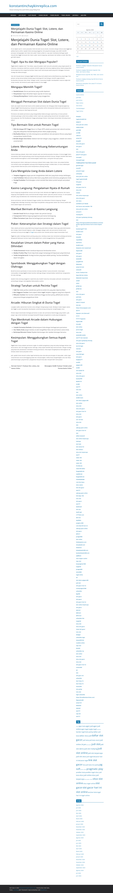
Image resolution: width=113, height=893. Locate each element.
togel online (85, 795)
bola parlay (89, 732)
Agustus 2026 (80, 805)
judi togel (89, 757)
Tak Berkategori (15, 25)
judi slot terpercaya (95, 753)
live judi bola (87, 765)
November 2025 (80, 829)
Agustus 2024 (80, 870)
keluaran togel (83, 760)
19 (85, 45)
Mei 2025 (78, 846)
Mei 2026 (78, 813)
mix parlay (95, 765)
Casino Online (43, 15)
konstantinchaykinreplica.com (33, 5)
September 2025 (80, 835)
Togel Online (65, 15)
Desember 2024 (80, 859)
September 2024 (80, 867)
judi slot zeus (81, 756)
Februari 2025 (80, 854)
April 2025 (79, 848)
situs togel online (89, 783)
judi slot (95, 744)
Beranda (13, 15)
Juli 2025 (78, 840)
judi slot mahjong (90, 749)
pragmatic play (95, 769)
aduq (77, 726)
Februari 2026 (80, 821)
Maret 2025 (79, 851)
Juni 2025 (78, 843)
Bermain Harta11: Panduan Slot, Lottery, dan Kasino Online (25, 367)
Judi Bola (75, 15)
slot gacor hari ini (92, 787)
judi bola (86, 740)
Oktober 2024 (80, 865)
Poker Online (54, 15)
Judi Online (22, 15)
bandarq (99, 729)
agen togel (84, 729)
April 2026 (79, 816)
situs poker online (88, 779)
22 (97, 45)
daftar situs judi (85, 736)
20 (89, 45)
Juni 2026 (78, 810)
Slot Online (32, 15)
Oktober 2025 (80, 832)
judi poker (89, 744)
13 (89, 42)
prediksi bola (80, 772)
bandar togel (80, 732)
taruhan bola (92, 792)
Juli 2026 (78, 808)
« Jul (77, 56)
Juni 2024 (78, 876)
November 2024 (80, 862)
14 (93, 42)
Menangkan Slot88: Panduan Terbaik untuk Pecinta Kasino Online (58, 367)
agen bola (82, 726)
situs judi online (85, 775)
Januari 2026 (79, 824)
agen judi (89, 726)
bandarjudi (25, 35)
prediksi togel (90, 772)
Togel (32, 232)
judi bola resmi (94, 740)
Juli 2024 (78, 873)
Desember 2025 (80, 827)
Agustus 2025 (80, 838)
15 (97, 42)
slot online (82, 792)
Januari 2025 (79, 857)
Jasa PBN (83, 15)
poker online (83, 769)
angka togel (93, 729)
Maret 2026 (79, 818)
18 (81, 45)
